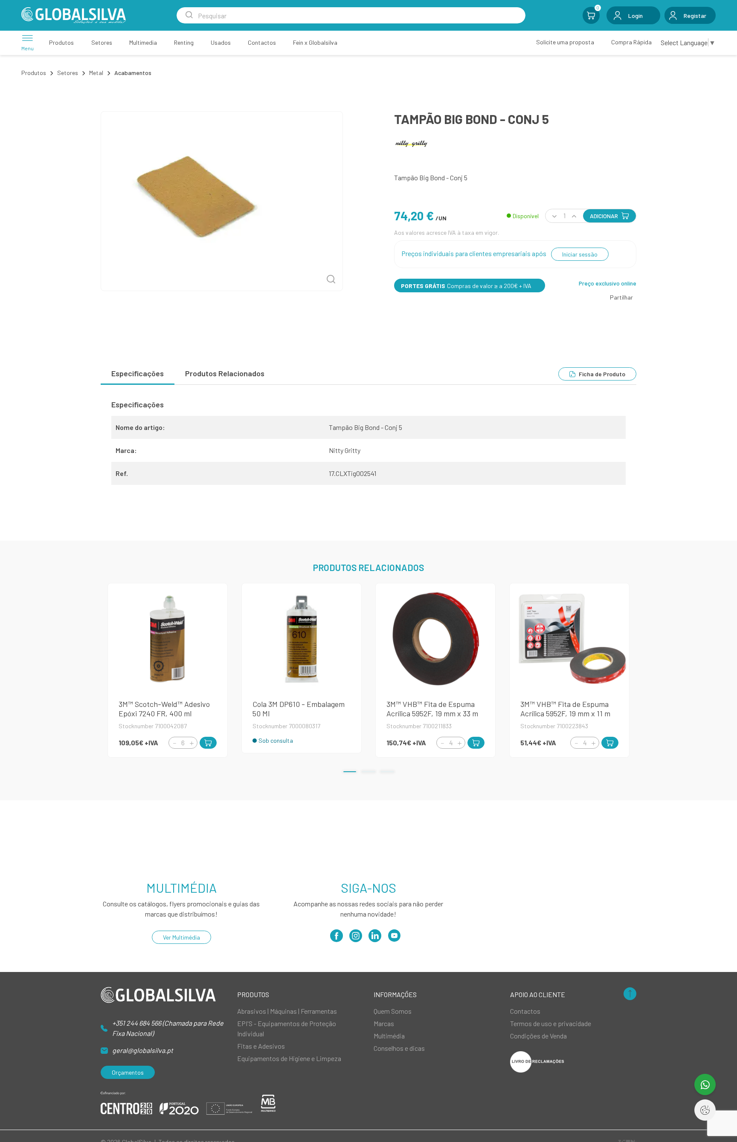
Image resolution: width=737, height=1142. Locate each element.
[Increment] (191, 742)
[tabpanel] (368, 446)
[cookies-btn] (705, 1110)
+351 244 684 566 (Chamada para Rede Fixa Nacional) (167, 1028)
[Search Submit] (189, 15)
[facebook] (336, 938)
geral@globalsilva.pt (142, 1050)
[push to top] (630, 994)
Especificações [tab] (137, 373)
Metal (96, 72)
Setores (67, 72)
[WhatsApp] (705, 1084)
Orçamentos (128, 1072)
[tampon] (221, 201)
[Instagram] (355, 938)
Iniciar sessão (580, 254)
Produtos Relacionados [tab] (224, 373)
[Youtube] (394, 938)
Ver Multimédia (181, 937)
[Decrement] (174, 742)
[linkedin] (374, 938)
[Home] (73, 15)
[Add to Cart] (208, 743)
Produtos (33, 72)
